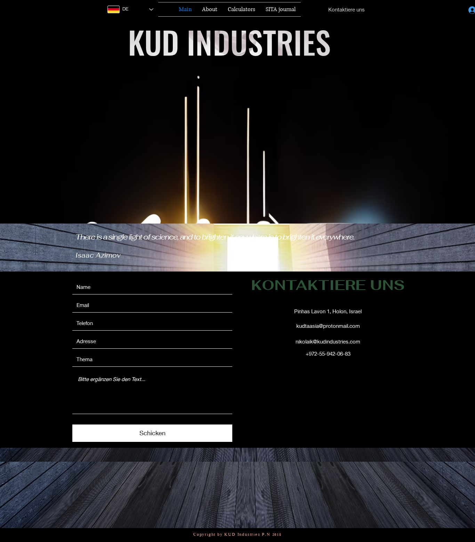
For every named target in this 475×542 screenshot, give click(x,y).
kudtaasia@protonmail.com (328, 326)
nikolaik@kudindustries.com (328, 341)
